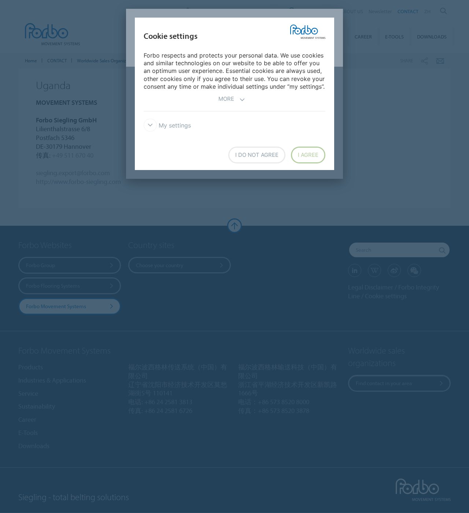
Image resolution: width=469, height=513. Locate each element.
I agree (308, 154)
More (226, 98)
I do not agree (256, 154)
